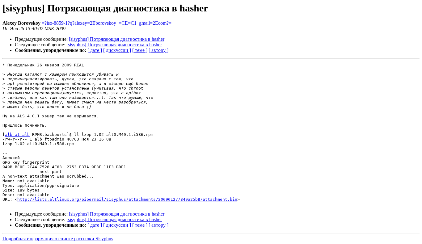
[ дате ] (94, 50)
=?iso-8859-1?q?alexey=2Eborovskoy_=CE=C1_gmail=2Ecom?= (106, 23)
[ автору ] (158, 50)
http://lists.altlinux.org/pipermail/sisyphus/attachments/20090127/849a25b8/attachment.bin (127, 199)
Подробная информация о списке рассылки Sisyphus (57, 238)
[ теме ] (139, 50)
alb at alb (17, 134)
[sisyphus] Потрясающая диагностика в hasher (116, 39)
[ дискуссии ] (117, 50)
